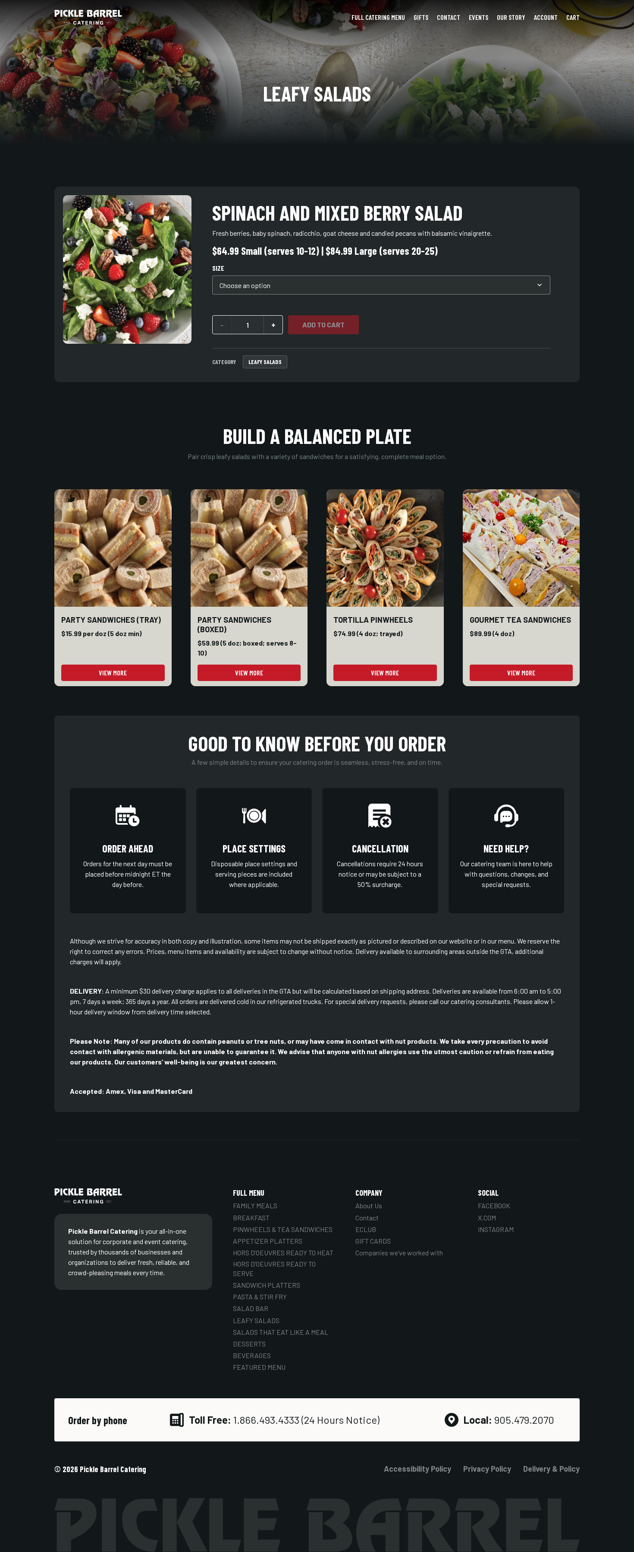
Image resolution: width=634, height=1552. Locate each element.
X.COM (487, 1217)
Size (218, 268)
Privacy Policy (487, 1468)
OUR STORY (511, 17)
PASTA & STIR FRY (260, 1296)
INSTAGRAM (496, 1229)
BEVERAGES (252, 1355)
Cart (573, 17)
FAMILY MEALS (255, 1205)
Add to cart (323, 324)
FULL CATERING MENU (378, 17)
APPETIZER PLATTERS (267, 1241)
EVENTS (478, 17)
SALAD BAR (250, 1308)
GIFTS (421, 17)
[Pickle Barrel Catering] (88, 17)
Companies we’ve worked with (399, 1252)
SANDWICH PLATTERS (266, 1285)
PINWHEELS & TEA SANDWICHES (283, 1229)
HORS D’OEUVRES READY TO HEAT (283, 1252)
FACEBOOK (494, 1205)
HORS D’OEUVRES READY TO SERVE (274, 1268)
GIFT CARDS (373, 1241)
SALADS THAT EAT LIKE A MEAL (280, 1332)
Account (546, 17)
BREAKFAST (251, 1217)
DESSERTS (249, 1344)
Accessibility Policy (417, 1468)
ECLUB (365, 1229)
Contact (367, 1217)
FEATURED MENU (259, 1367)
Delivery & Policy (551, 1468)
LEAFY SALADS (265, 361)
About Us (368, 1205)
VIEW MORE (113, 672)
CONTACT (448, 17)
